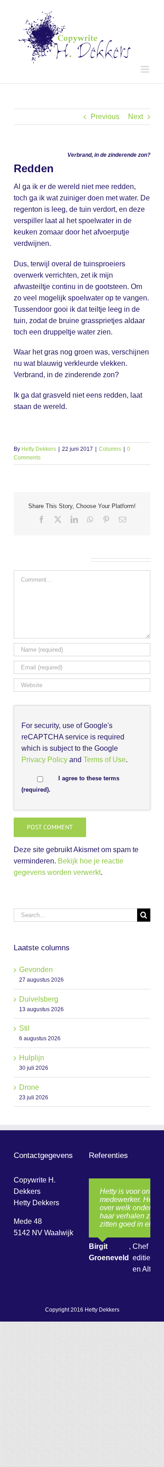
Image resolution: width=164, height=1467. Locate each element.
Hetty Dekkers (38, 449)
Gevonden (36, 969)
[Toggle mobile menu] (145, 69)
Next (135, 116)
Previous (105, 116)
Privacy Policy (44, 759)
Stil (24, 1028)
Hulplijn (31, 1058)
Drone (29, 1087)
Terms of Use (104, 759)
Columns (110, 449)
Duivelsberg (38, 999)
